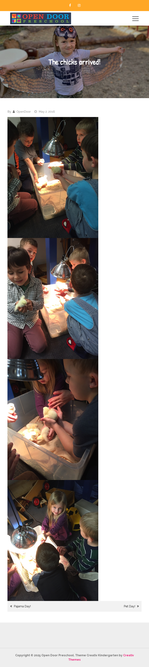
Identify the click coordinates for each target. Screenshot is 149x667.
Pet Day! (129, 606)
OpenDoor (24, 111)
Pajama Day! (22, 606)
